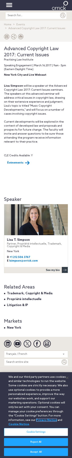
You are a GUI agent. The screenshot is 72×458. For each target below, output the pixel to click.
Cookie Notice (18, 424)
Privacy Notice (46, 420)
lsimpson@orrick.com (23, 260)
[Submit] (63, 15)
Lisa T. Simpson (34, 243)
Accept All (36, 452)
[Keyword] (64, 362)
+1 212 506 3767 (20, 257)
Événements (15, 162)
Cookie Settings (36, 432)
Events (20, 24)
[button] (14, 37)
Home (7, 24)
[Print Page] (21, 37)
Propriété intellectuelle (24, 299)
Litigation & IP (17, 305)
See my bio (53, 270)
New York (14, 328)
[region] (36, 415)
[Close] (67, 377)
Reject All (35, 442)
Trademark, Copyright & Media (30, 293)
